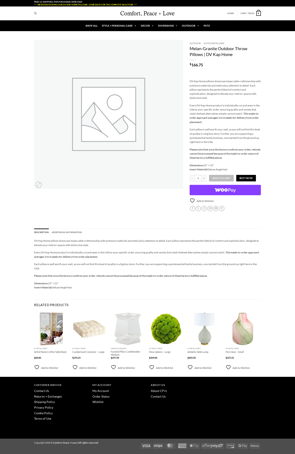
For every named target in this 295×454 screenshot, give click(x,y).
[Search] (35, 13)
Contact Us (41, 391)
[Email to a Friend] (210, 208)
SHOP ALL (92, 25)
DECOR (145, 25)
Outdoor (195, 43)
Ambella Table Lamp (197, 351)
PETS (207, 25)
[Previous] (34, 343)
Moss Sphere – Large (160, 351)
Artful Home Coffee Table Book (50, 351)
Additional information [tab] (67, 232)
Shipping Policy (44, 402)
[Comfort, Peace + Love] (147, 13)
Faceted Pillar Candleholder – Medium (126, 353)
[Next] (259, 343)
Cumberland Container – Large (88, 351)
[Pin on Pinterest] (216, 208)
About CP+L (159, 391)
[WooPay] (225, 190)
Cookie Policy (43, 413)
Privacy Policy (43, 407)
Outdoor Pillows (214, 43)
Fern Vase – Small (235, 351)
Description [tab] (41, 232)
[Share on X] (198, 208)
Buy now (246, 178)
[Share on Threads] (204, 208)
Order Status (100, 396)
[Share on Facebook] (192, 208)
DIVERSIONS (166, 25)
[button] (230, 13)
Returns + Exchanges (48, 396)
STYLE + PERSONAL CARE (117, 25)
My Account (100, 391)
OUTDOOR (188, 25)
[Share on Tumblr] (222, 208)
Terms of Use (42, 418)
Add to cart (221, 178)
